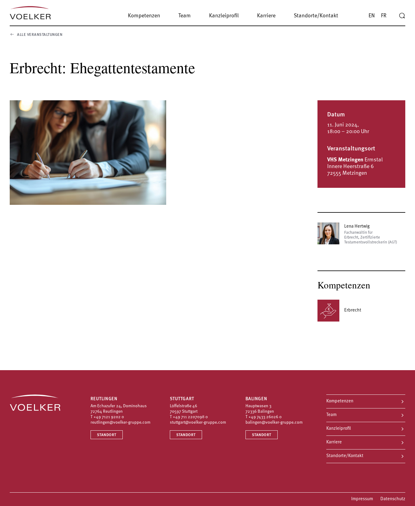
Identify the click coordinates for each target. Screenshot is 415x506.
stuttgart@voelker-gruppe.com (198, 422)
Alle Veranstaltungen (39, 35)
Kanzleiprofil (338, 428)
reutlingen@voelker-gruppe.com (120, 422)
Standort (106, 435)
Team (331, 415)
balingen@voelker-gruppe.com (274, 422)
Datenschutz (392, 499)
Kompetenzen (339, 401)
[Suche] (402, 16)
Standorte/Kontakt (344, 456)
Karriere (334, 442)
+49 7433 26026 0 (265, 417)
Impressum (362, 499)
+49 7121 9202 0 (109, 417)
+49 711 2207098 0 (190, 417)
